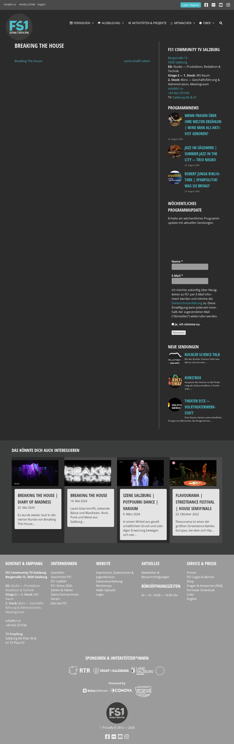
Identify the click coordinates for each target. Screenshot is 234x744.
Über (207, 23)
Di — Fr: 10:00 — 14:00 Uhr (159, 595)
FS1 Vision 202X (61, 586)
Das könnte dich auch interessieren (45, 450)
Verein (55, 599)
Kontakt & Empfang (24, 563)
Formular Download (200, 590)
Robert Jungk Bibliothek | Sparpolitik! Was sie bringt (202, 179)
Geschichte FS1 (61, 577)
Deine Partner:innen (65, 594)
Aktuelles (150, 563)
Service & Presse (201, 563)
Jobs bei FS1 (59, 603)
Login (100, 594)
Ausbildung (111, 23)
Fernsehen (82, 23)
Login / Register (190, 5)
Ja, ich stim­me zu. (187, 324)
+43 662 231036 (27, 4)
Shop (190, 581)
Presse (191, 573)
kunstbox (193, 377)
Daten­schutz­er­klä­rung (187, 303)
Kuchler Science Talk (202, 354)
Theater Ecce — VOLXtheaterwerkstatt (200, 407)
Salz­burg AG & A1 (185, 97)
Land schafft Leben (137, 61)
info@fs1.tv (10, 4)
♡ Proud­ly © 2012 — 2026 (117, 728)
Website (103, 563)
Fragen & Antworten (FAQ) (205, 586)
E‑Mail (177, 276)
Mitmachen (182, 23)
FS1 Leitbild (58, 581)
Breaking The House (28, 61)
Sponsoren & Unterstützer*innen (117, 658)
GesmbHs (57, 573)
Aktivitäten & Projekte (149, 23)
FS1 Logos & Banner (200, 577)
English (41, 4)
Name (177, 261)
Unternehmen (64, 563)
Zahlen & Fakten (62, 590)
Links (190, 594)
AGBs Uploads (106, 590)
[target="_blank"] (228, 5)
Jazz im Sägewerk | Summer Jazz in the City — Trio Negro (201, 153)
